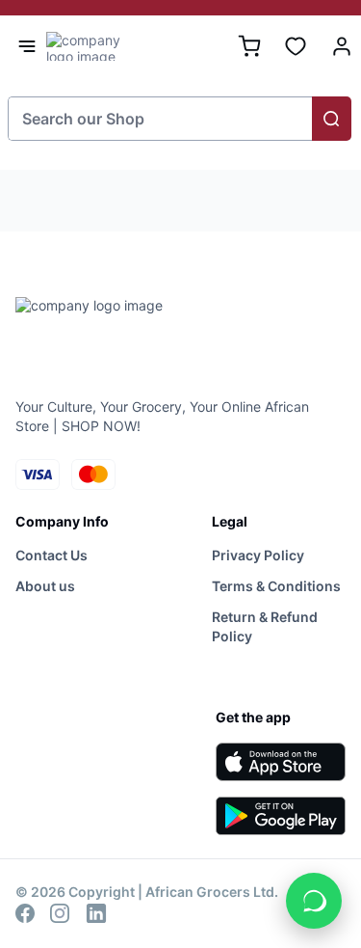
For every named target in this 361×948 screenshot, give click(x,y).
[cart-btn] (249, 46)
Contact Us (51, 555)
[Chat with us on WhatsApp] (314, 901)
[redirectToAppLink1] (281, 762)
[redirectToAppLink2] (281, 816)
